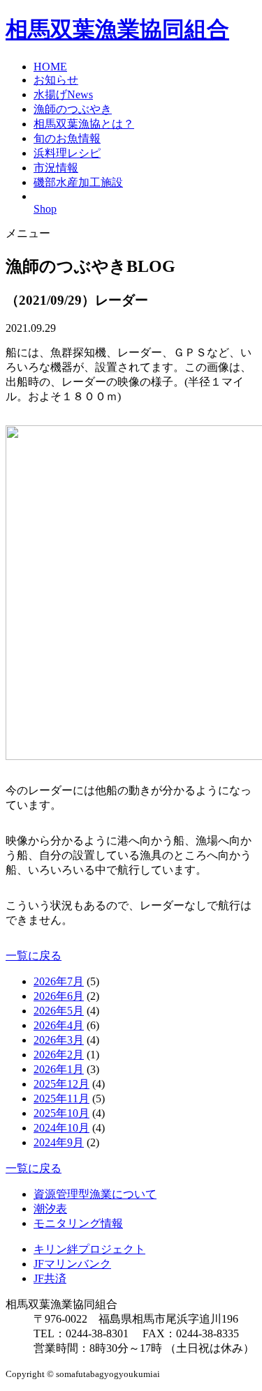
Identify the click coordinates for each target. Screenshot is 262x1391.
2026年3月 (59, 1040)
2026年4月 (59, 1025)
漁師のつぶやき (73, 109)
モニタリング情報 (78, 1223)
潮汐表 (50, 1209)
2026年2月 (59, 1055)
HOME (50, 67)
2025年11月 (61, 1098)
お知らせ (56, 80)
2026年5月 (59, 1011)
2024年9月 (59, 1142)
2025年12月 (61, 1084)
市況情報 (56, 168)
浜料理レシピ (67, 153)
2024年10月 (61, 1128)
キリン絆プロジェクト (89, 1249)
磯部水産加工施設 (78, 182)
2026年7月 (59, 981)
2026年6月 (59, 996)
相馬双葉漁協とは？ (84, 124)
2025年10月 (61, 1113)
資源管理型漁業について (95, 1194)
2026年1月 (59, 1069)
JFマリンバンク (72, 1264)
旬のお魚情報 (67, 138)
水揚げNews (63, 94)
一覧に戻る (33, 955)
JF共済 (50, 1278)
